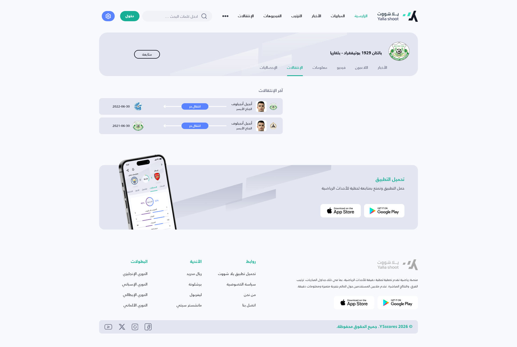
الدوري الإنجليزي (135, 273)
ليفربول (196, 294)
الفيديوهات (273, 16)
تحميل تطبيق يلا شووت (237, 273)
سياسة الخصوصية (241, 284)
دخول (129, 16)
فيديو (341, 68)
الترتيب (296, 16)
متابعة (147, 54)
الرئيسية (361, 16)
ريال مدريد (194, 273)
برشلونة (195, 284)
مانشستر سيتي (189, 305)
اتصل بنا (249, 305)
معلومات (320, 68)
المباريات (338, 16)
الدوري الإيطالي (135, 294)
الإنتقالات (246, 16)
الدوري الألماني (136, 305)
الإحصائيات (268, 68)
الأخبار (316, 16)
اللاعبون (361, 68)
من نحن (250, 294)
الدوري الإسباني (135, 284)
